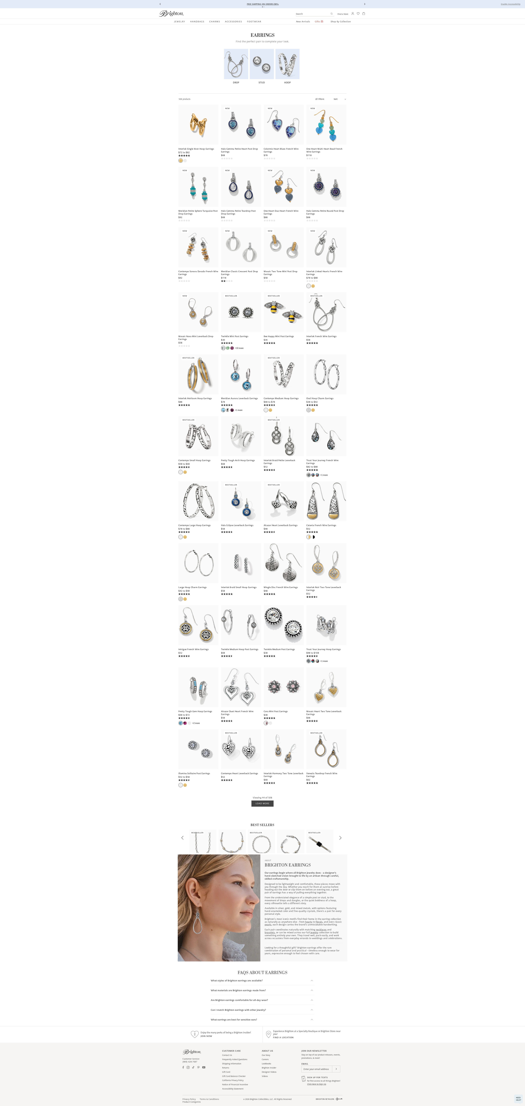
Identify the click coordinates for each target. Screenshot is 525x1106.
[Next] (364, 4)
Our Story (266, 1055)
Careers (265, 1059)
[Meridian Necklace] (232, 841)
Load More (262, 803)
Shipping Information (231, 1063)
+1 (238, 410)
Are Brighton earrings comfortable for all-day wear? (239, 1000)
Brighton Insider (269, 1068)
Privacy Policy (189, 1099)
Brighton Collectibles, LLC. (261, 1099)
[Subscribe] (336, 1069)
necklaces (321, 929)
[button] (181, 21)
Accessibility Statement (232, 1089)
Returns (225, 1068)
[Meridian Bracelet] (290, 841)
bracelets (270, 932)
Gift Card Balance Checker (234, 1076)
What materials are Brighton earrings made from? (238, 990)
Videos (265, 1076)
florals (319, 921)
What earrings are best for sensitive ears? (234, 1019)
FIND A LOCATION (283, 1037)
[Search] (331, 14)
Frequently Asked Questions (234, 1059)
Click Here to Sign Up (316, 1084)
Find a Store (343, 14)
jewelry (314, 932)
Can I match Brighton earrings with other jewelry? (238, 1010)
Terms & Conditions (209, 1099)
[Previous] (160, 4)
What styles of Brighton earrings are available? (237, 980)
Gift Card (226, 1072)
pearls (268, 924)
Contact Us (227, 1055)
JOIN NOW (206, 1036)
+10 (239, 348)
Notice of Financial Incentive (235, 1084)
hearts (308, 921)
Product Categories (192, 1102)
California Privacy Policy (232, 1080)
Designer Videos (269, 1072)
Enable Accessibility (510, 4)
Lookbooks (266, 1063)
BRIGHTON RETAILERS (325, 1099)
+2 (196, 723)
